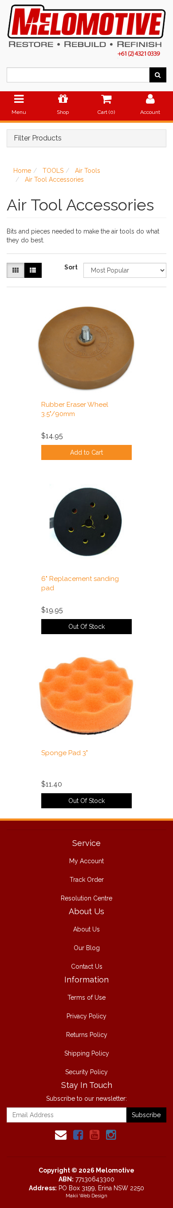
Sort (70, 267)
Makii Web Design (86, 1196)
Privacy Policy (86, 1016)
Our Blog (87, 947)
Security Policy (86, 1072)
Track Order (87, 879)
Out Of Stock (86, 626)
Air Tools (87, 170)
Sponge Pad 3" (64, 753)
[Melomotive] (86, 28)
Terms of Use (86, 997)
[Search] (157, 74)
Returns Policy (86, 1034)
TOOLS (53, 170)
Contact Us (86, 966)
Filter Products (38, 138)
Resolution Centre (86, 898)
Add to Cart (86, 452)
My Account (86, 861)
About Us (86, 929)
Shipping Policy (86, 1053)
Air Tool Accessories (54, 179)
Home (22, 170)
